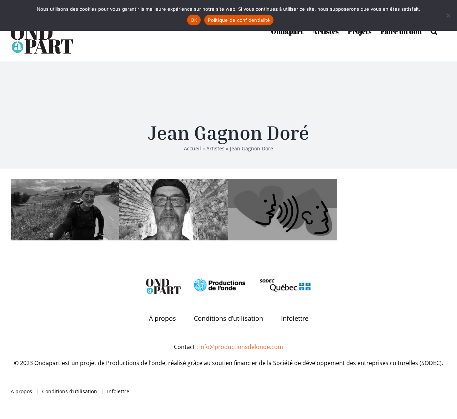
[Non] (448, 15)
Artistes (215, 148)
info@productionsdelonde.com (241, 347)
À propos (162, 318)
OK (194, 20)
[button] (434, 30)
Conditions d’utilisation (228, 318)
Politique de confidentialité (239, 20)
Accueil (192, 148)
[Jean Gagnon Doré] (65, 209)
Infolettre (294, 318)
